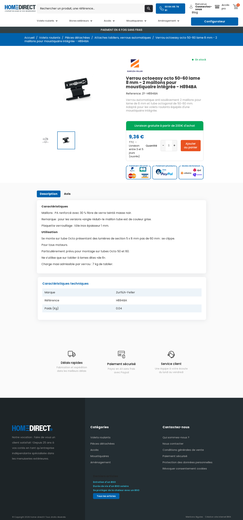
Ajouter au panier (190, 145)
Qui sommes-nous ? (176, 437)
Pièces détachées (102, 443)
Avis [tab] (67, 194)
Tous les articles (106, 496)
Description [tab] (48, 194)
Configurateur (214, 21)
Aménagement (100, 462)
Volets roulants (100, 437)
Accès (94, 450)
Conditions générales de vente (183, 450)
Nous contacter (173, 443)
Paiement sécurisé (175, 456)
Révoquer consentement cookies (185, 468)
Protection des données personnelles (187, 462)
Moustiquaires (99, 456)
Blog (195, 12)
